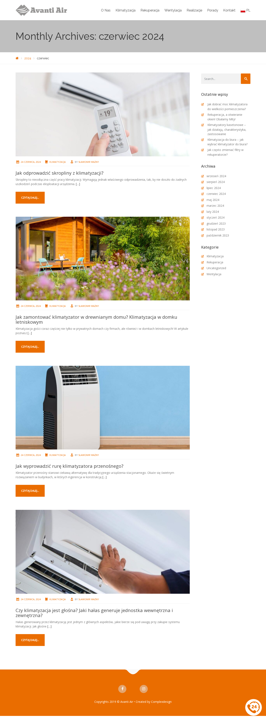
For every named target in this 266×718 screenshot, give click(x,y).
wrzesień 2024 (216, 176)
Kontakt (229, 10)
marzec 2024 (215, 206)
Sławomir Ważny (88, 161)
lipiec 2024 (214, 188)
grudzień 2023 (216, 223)
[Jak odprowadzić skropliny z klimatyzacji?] (103, 114)
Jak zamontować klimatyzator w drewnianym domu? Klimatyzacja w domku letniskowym (96, 319)
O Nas (106, 10)
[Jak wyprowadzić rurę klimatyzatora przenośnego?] (103, 407)
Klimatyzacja (125, 10)
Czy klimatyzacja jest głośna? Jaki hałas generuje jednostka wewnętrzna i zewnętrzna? (94, 612)
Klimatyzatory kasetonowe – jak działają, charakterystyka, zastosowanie (226, 129)
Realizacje (194, 10)
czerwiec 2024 (216, 194)
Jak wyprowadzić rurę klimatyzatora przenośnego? (69, 466)
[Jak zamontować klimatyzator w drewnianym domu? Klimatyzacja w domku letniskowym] (103, 258)
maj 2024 (213, 200)
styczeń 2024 (215, 217)
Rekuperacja (149, 10)
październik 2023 (218, 235)
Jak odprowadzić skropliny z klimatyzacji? (59, 173)
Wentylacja (173, 10)
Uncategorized (216, 268)
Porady (212, 10)
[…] (78, 184)
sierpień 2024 (216, 182)
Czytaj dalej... (30, 197)
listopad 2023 (216, 229)
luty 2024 (213, 212)
